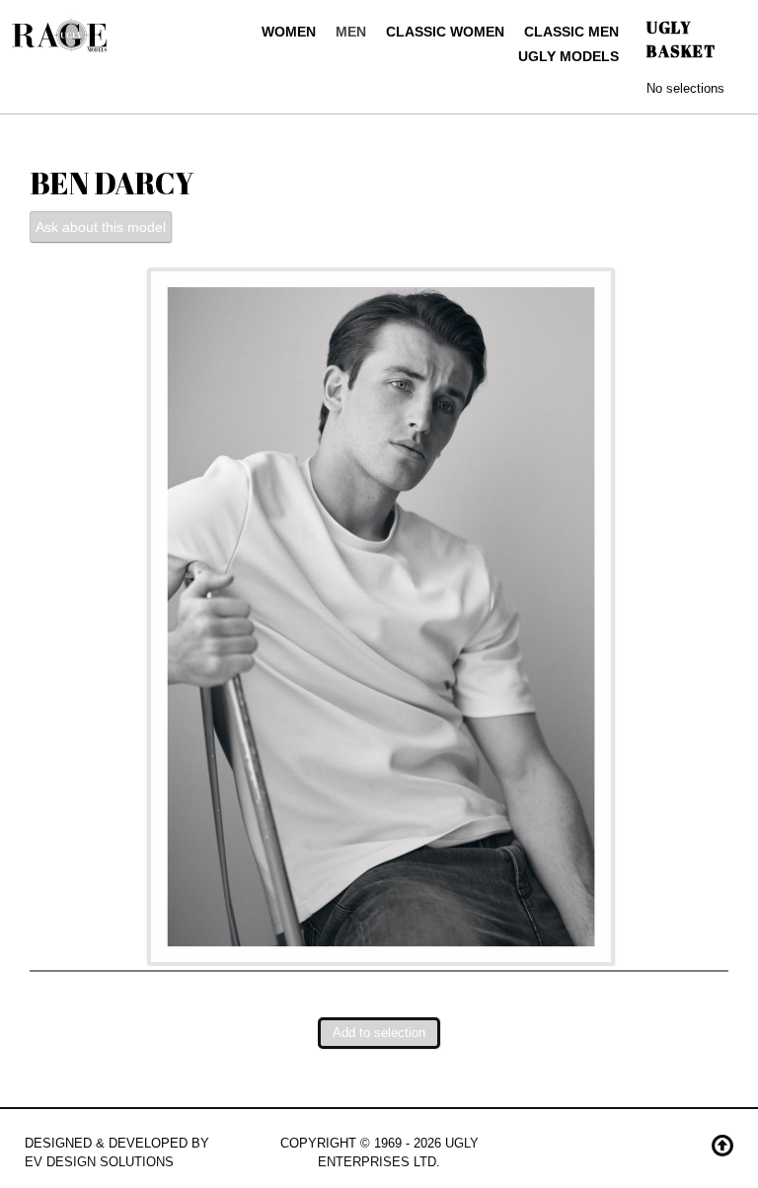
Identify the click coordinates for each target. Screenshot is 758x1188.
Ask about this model (101, 227)
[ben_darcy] (381, 615)
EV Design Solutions (99, 1161)
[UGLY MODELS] (61, 30)
